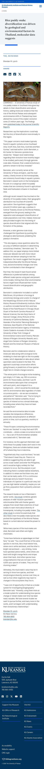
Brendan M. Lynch (10, 611)
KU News (27, 721)
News (5, 11)
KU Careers (28, 732)
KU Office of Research (10, 710)
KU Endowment (30, 716)
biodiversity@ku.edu (10, 687)
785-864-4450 (7, 690)
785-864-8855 (8, 616)
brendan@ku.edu (10, 619)
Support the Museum (10, 705)
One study (18, 497)
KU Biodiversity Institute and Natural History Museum (17, 6)
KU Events (28, 727)
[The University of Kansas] (13, 671)
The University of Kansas (13, 764)
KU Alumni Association (33, 738)
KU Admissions (30, 710)
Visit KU (27, 705)
